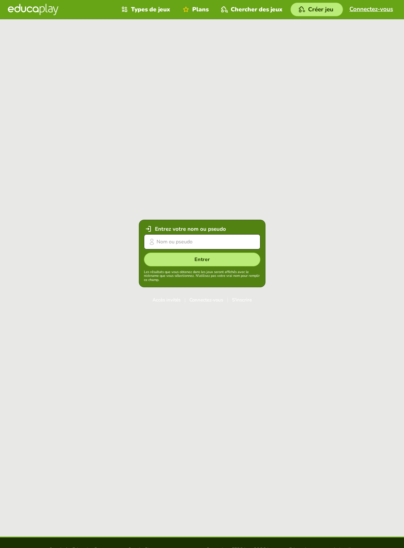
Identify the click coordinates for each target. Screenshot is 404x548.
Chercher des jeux (256, 9)
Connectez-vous (206, 300)
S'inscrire (242, 300)
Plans (200, 9)
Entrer (202, 259)
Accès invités (166, 300)
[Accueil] (33, 9)
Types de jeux (150, 9)
